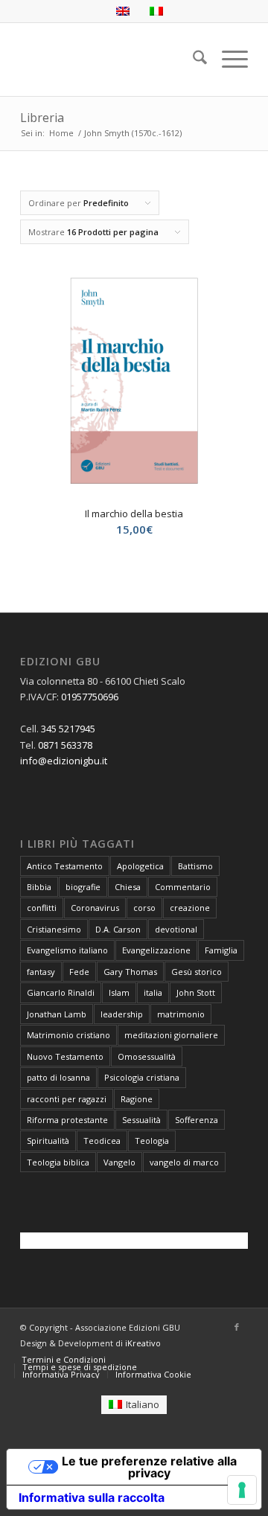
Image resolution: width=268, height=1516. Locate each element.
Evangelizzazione (156, 950)
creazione (190, 907)
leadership (121, 1014)
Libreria (42, 117)
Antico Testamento (65, 865)
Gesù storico (196, 971)
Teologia (152, 1140)
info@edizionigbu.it (63, 760)
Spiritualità (48, 1140)
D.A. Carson (118, 929)
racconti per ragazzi (66, 1098)
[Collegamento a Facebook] (237, 1327)
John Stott (195, 992)
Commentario (183, 886)
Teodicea (102, 1140)
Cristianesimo (54, 929)
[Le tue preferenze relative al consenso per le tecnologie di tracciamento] (242, 1490)
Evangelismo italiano (67, 950)
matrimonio (181, 1014)
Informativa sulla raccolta (92, 1497)
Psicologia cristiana (141, 1077)
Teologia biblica (58, 1162)
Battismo (195, 865)
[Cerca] (192, 59)
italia (153, 992)
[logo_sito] (111, 59)
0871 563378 (65, 745)
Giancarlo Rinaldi (61, 992)
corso (144, 907)
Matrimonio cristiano (68, 1034)
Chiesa (128, 886)
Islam (119, 992)
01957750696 (89, 696)
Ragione (137, 1098)
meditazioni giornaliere (171, 1034)
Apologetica (140, 865)
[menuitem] (192, 59)
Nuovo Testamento (65, 1056)
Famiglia (221, 950)
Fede (79, 971)
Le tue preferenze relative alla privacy (149, 1466)
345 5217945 (68, 728)
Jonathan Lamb (56, 1014)
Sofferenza (196, 1119)
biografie (83, 886)
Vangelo (119, 1162)
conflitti (42, 907)
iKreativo (143, 1343)
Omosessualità (147, 1056)
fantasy (41, 971)
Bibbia (39, 886)
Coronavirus (95, 907)
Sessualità (141, 1119)
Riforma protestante (67, 1119)
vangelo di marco (184, 1162)
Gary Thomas (130, 971)
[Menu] (227, 59)
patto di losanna (58, 1077)
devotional (176, 929)
